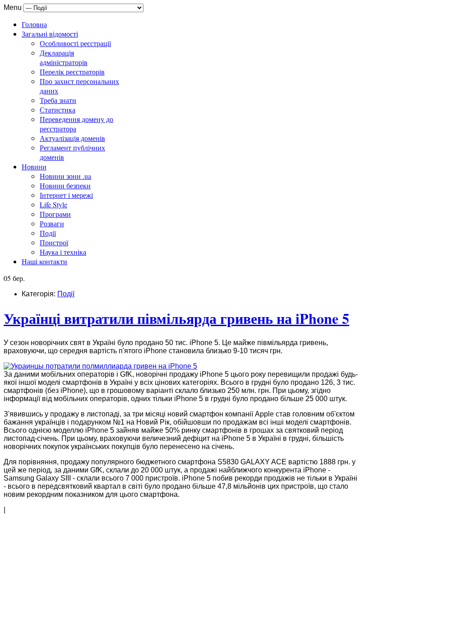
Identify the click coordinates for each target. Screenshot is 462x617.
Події (48, 233)
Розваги (52, 223)
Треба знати (58, 100)
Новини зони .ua (65, 176)
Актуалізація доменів (72, 138)
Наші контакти (44, 261)
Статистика (57, 109)
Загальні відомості (50, 33)
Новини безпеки (65, 185)
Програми (55, 214)
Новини (34, 166)
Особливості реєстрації (75, 43)
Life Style (53, 204)
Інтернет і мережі (66, 195)
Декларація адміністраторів (64, 57)
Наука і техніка (63, 252)
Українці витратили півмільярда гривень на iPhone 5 (176, 318)
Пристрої (54, 242)
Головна (34, 24)
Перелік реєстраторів (72, 71)
